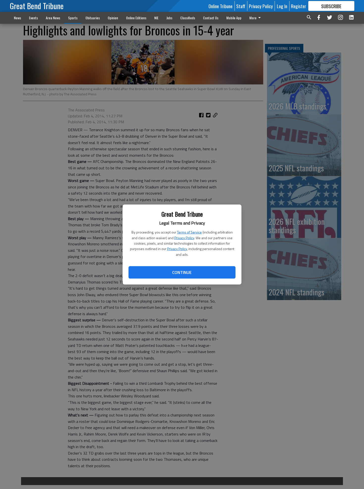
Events (33, 17)
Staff (240, 6)
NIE (156, 17)
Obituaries (92, 17)
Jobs (169, 17)
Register (298, 6)
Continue (181, 272)
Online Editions (136, 17)
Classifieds (187, 17)
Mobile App (233, 17)
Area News (53, 17)
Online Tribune (220, 6)
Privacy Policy (184, 237)
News (17, 17)
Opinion (113, 17)
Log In (282, 6)
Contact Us (210, 17)
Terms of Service (189, 232)
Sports (73, 17)
